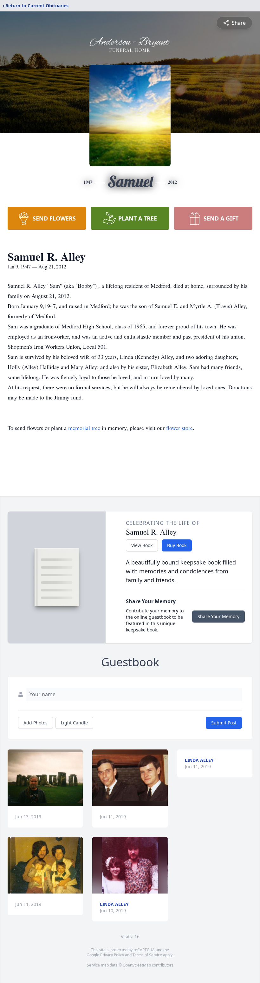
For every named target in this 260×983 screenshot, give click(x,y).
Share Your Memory (218, 616)
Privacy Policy (112, 955)
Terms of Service (147, 955)
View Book (142, 545)
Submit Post (224, 723)
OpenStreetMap (137, 965)
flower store (179, 428)
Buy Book (176, 545)
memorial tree (84, 428)
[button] (45, 777)
